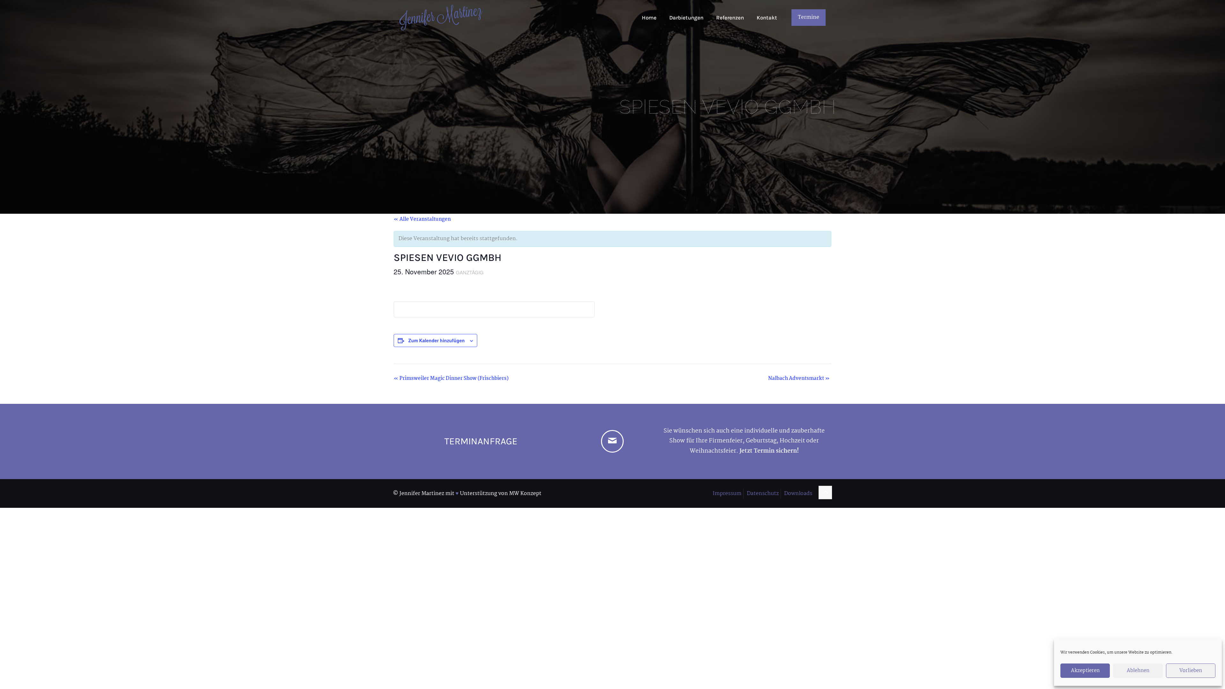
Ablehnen (1138, 671)
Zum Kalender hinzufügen (436, 340)
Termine (808, 17)
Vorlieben (1190, 671)
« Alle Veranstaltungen (422, 219)
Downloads (798, 493)
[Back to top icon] (825, 492)
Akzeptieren (1085, 671)
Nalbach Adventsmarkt (799, 378)
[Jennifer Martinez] (440, 17)
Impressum (727, 493)
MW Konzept (525, 493)
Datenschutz (763, 493)
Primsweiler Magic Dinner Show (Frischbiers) (451, 378)
